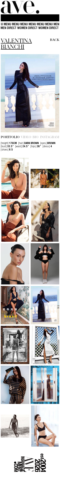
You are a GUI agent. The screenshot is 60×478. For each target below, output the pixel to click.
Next (50, 93)
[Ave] (20, 7)
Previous (9, 93)
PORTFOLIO (10, 137)
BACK (54, 39)
